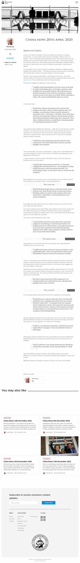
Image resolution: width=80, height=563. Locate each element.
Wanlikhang (10, 47)
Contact (11, 521)
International (21, 530)
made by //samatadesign (40, 561)
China (19, 519)
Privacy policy (34, 516)
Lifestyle (20, 523)
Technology (21, 528)
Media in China (9, 64)
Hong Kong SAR (22, 526)
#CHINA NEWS (7, 418)
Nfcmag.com (27, 83)
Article (11, 516)
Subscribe (49, 503)
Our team (11, 519)
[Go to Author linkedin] (10, 54)
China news (21, 516)
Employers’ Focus (22, 521)
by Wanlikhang (9, 432)
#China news (10, 58)
